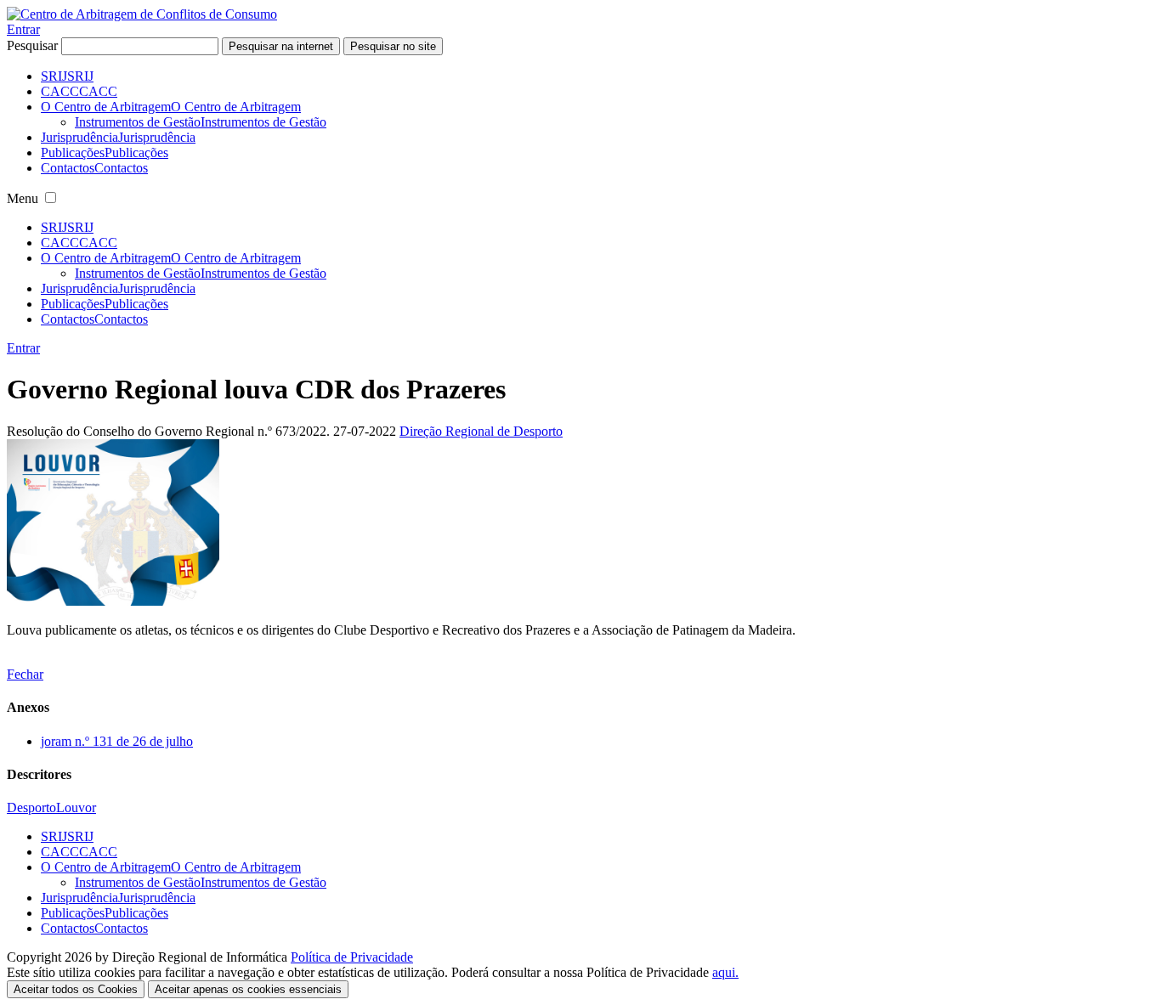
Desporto (31, 807)
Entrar (23, 29)
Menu (22, 198)
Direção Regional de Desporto (481, 431)
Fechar (25, 674)
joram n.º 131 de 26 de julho (117, 741)
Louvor (76, 807)
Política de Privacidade (352, 957)
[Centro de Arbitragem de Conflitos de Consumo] (142, 14)
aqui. (725, 972)
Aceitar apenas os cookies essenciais (248, 989)
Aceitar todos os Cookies (76, 989)
